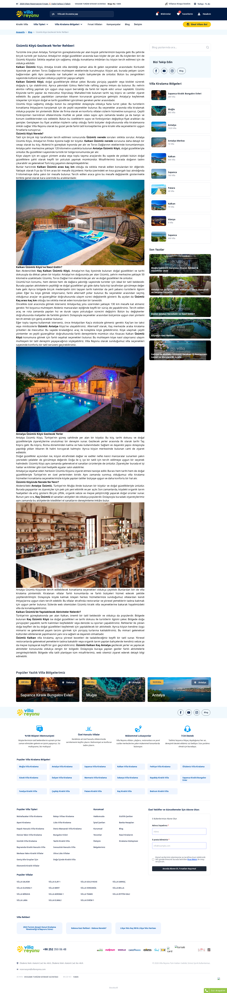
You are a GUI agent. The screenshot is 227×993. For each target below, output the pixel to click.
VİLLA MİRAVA (23, 894)
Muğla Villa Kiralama (28, 766)
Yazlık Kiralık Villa (61, 841)
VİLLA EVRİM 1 (87, 900)
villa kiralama (40, 637)
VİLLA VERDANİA (88, 888)
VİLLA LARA (22, 900)
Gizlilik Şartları (126, 816)
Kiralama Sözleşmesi (128, 841)
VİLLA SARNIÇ (119, 881)
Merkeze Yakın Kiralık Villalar (30, 853)
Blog (127, 24)
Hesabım (207, 14)
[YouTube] (164, 71)
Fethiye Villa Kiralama (160, 766)
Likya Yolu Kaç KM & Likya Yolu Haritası (138, 928)
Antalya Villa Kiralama (62, 766)
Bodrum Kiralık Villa (159, 791)
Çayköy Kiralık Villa (61, 791)
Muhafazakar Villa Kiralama (29, 816)
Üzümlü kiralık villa (88, 604)
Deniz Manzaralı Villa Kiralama (67, 828)
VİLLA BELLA (118, 888)
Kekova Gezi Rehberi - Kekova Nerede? (88, 928)
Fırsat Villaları (95, 24)
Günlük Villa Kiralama (27, 841)
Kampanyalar (114, 24)
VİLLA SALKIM (23, 881)
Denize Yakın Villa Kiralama (29, 835)
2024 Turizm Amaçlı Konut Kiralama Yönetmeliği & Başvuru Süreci (39, 928)
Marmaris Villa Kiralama (95, 777)
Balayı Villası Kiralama (63, 816)
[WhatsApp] (221, 980)
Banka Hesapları (126, 822)
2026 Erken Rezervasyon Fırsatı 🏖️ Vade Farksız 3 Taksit (45, 4)
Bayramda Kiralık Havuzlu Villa (31, 847)
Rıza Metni (192, 859)
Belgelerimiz (99, 847)
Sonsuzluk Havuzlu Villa (64, 847)
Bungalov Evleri (60, 835)
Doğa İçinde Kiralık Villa (64, 859)
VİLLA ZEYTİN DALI (121, 894)
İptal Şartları (99, 822)
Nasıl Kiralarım (126, 835)
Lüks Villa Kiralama (62, 822)
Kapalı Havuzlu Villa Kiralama (30, 828)
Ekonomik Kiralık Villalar (28, 865)
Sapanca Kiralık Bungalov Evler (194, 778)
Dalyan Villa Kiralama (62, 777)
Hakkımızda (98, 816)
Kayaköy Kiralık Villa (159, 777)
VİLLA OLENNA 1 (24, 888)
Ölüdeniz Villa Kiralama (193, 766)
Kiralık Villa (22, 24)
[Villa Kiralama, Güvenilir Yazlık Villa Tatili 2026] (32, 712)
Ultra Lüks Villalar (61, 853)
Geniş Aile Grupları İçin (27, 859)
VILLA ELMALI (55, 900)
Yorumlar (97, 835)
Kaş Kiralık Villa (124, 791)
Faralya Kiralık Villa (28, 791)
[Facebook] (156, 71)
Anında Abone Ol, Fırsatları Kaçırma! (179, 868)
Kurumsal (97, 828)
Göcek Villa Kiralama (28, 777)
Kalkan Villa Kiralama (127, 766)
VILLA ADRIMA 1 (56, 894)
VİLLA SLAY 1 (54, 881)
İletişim (138, 24)
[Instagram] (172, 71)
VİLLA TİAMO (87, 894)
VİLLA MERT (54, 888)
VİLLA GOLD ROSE (89, 881)
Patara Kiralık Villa (93, 791)
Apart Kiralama (24, 822)
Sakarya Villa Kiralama (127, 777)
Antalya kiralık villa (55, 67)
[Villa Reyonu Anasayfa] (29, 14)
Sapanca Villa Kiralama (95, 766)
